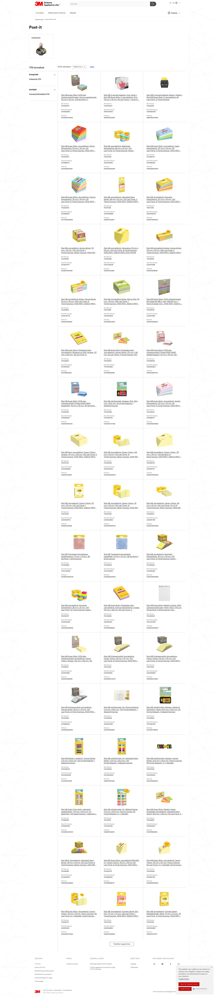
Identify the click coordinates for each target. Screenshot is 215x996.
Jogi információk (48, 990)
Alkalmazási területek (56, 13)
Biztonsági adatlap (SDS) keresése (101, 964)
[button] (199, 989)
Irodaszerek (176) (35, 79)
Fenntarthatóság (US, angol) (43, 978)
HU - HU (172, 3)
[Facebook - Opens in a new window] (170, 964)
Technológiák (39, 981)
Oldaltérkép (134, 967)
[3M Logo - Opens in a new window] (47, 4)
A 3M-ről (37, 964)
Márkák (73, 13)
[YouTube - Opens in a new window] (162, 964)
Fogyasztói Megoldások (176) (39, 94)
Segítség (133, 964)
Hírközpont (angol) (72, 964)
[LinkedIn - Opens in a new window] (154, 964)
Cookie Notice (184, 979)
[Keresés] (153, 4)
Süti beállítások (67, 990)
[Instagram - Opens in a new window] (178, 964)
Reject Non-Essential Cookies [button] (189, 984)
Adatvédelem (58, 990)
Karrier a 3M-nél (40, 967)
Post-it (77, 67)
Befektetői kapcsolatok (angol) (44, 971)
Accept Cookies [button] (185, 989)
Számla (174, 13)
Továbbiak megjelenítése (121, 944)
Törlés (92, 67)
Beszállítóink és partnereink (43, 974)
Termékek (39, 13)
